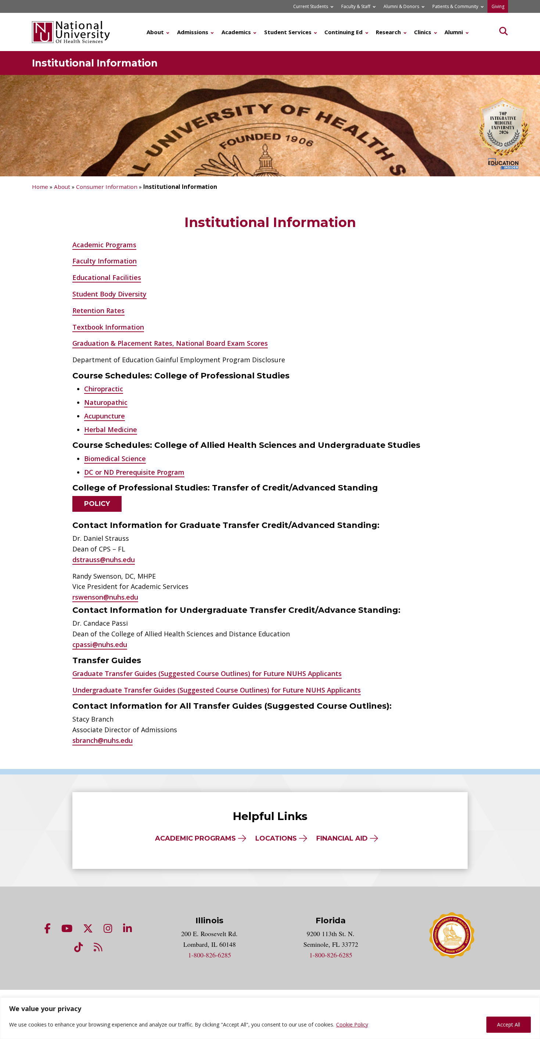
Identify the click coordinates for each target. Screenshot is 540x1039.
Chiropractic (103, 388)
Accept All (508, 1024)
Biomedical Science (115, 458)
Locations (276, 838)
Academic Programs (104, 244)
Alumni (453, 32)
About (155, 32)
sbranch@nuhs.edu (102, 740)
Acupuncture (104, 415)
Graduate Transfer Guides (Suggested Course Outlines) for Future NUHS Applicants (207, 673)
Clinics (422, 32)
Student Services (288, 32)
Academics (236, 32)
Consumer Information (106, 186)
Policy (97, 504)
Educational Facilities (106, 277)
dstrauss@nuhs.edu (103, 559)
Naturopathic (105, 402)
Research (388, 32)
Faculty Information (104, 260)
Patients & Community (455, 6)
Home (40, 186)
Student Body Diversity (109, 294)
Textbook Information (108, 327)
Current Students (310, 6)
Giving (498, 6)
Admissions (192, 32)
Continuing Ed (343, 32)
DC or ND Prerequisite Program (134, 472)
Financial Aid (342, 838)
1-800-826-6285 (209, 954)
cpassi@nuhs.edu (99, 644)
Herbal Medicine (110, 429)
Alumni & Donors (401, 6)
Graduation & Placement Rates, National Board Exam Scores (170, 343)
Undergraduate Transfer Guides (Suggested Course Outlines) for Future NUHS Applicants (216, 690)
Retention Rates (98, 310)
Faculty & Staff (355, 6)
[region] (270, 1018)
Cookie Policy (352, 1024)
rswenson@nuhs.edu (105, 597)
